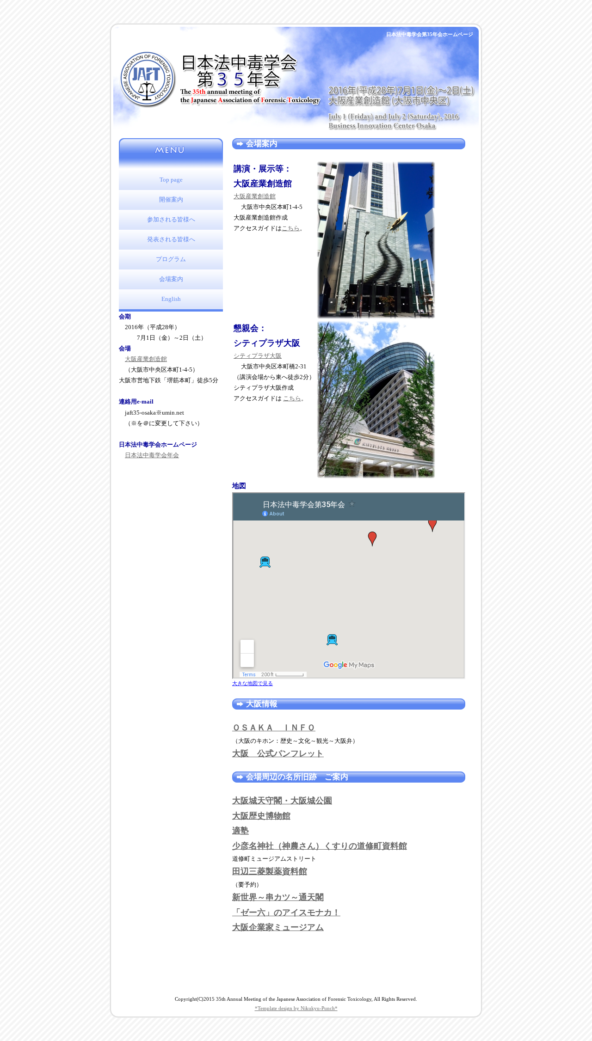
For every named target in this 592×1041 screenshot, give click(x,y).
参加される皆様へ (171, 219)
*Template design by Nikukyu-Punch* (296, 1008)
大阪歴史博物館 (261, 816)
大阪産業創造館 (146, 359)
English (171, 299)
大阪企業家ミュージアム (278, 927)
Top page (171, 180)
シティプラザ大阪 (258, 356)
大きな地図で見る (252, 683)
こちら (291, 228)
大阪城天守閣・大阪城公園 (282, 800)
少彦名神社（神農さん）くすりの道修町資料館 (319, 846)
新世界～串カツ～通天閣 (278, 897)
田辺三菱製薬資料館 (269, 871)
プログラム (171, 259)
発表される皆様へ (171, 239)
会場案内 (171, 279)
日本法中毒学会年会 (152, 455)
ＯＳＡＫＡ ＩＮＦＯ (273, 727)
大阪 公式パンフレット (278, 753)
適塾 (240, 830)
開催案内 (171, 199)
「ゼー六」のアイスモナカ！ (286, 912)
